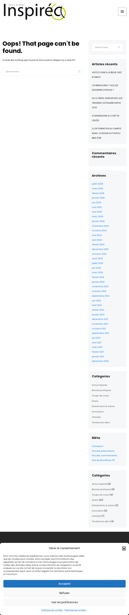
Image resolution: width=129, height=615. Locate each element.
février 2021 (98, 351)
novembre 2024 (100, 225)
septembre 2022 (101, 295)
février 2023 (98, 277)
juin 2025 (96, 202)
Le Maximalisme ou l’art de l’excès (105, 118)
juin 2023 (96, 267)
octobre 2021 (99, 328)
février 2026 (98, 193)
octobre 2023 (99, 253)
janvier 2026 (98, 197)
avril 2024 (97, 239)
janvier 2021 (98, 356)
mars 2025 (97, 216)
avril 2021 (96, 342)
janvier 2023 (98, 281)
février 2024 (98, 244)
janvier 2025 (98, 221)
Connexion (97, 446)
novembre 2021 (100, 323)
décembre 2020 (100, 361)
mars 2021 (97, 347)
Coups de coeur (100, 395)
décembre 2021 (100, 319)
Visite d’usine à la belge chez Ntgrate (107, 75)
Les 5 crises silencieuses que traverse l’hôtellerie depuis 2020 (107, 103)
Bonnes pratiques (101, 390)
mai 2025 (97, 207)
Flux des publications (103, 450)
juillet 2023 (97, 263)
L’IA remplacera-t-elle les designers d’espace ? (105, 88)
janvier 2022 (98, 314)
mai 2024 (97, 235)
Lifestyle (96, 417)
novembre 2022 (100, 286)
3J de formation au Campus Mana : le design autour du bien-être (106, 133)
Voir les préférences (64, 602)
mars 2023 (97, 272)
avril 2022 (97, 305)
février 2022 (98, 309)
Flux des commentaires (104, 455)
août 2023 (97, 258)
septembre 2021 (100, 333)
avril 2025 (97, 211)
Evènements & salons (103, 406)
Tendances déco (101, 422)
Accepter (64, 584)
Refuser (64, 593)
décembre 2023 (100, 249)
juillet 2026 (97, 183)
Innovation (98, 411)
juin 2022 (96, 300)
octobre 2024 (99, 230)
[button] (124, 548)
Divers (95, 401)
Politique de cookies (52, 610)
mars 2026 (97, 188)
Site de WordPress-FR (103, 460)
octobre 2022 (99, 291)
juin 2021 (96, 337)
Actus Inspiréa (99, 385)
